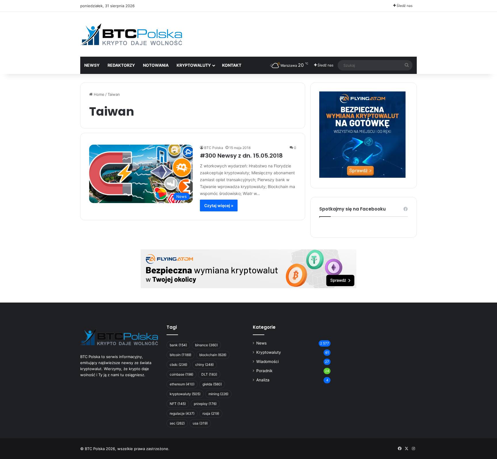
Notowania (156, 65)
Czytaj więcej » (218, 205)
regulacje (182, 413)
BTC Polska (213, 148)
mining (218, 394)
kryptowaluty (185, 394)
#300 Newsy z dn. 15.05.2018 (241, 156)
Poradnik (264, 370)
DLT (209, 374)
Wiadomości (267, 361)
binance (206, 345)
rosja (210, 413)
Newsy (92, 65)
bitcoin (180, 355)
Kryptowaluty (268, 352)
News (261, 343)
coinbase (181, 374)
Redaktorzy (121, 65)
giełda (212, 384)
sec (177, 423)
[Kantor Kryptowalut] (248, 268)
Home (98, 94)
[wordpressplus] (131, 34)
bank (178, 345)
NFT (178, 403)
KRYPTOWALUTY (194, 65)
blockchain (212, 355)
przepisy (205, 403)
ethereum (182, 384)
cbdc (178, 364)
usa (200, 423)
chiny (204, 364)
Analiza (262, 380)
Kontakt (231, 65)
